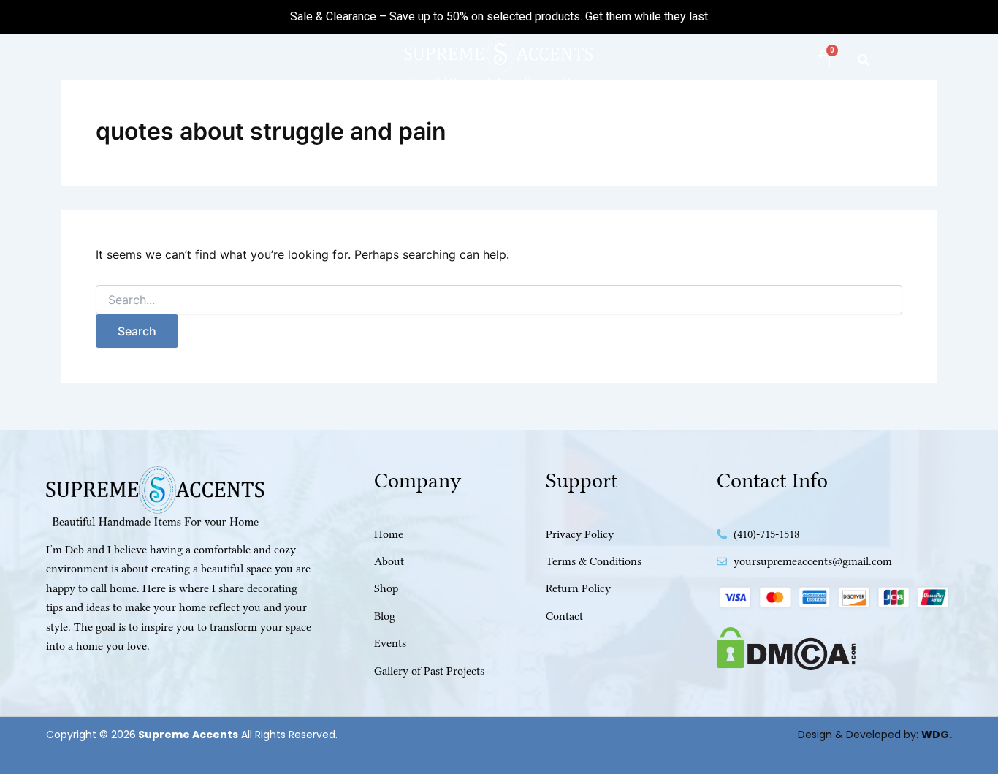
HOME (195, 118)
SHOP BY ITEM (500, 118)
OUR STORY (772, 118)
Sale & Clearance (333, 16)
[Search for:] (499, 300)
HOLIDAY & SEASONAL (640, 118)
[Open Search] (863, 60)
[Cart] (824, 59)
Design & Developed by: (875, 734)
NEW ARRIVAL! (276, 118)
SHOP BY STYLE (379, 118)
